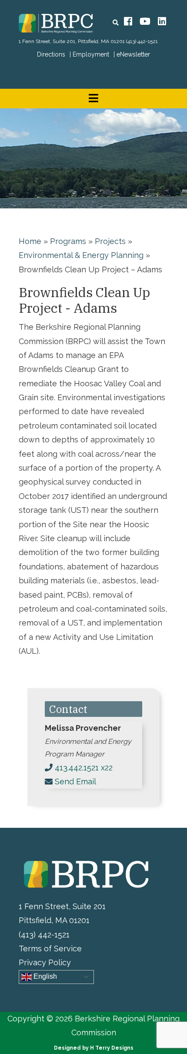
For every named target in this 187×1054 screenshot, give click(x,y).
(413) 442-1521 (142, 41)
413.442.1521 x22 (84, 767)
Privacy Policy (45, 962)
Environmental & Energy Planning (81, 255)
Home (30, 241)
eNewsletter (133, 54)
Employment (91, 54)
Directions (51, 54)
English (44, 976)
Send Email (75, 781)
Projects (110, 241)
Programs (68, 241)
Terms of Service (50, 948)
